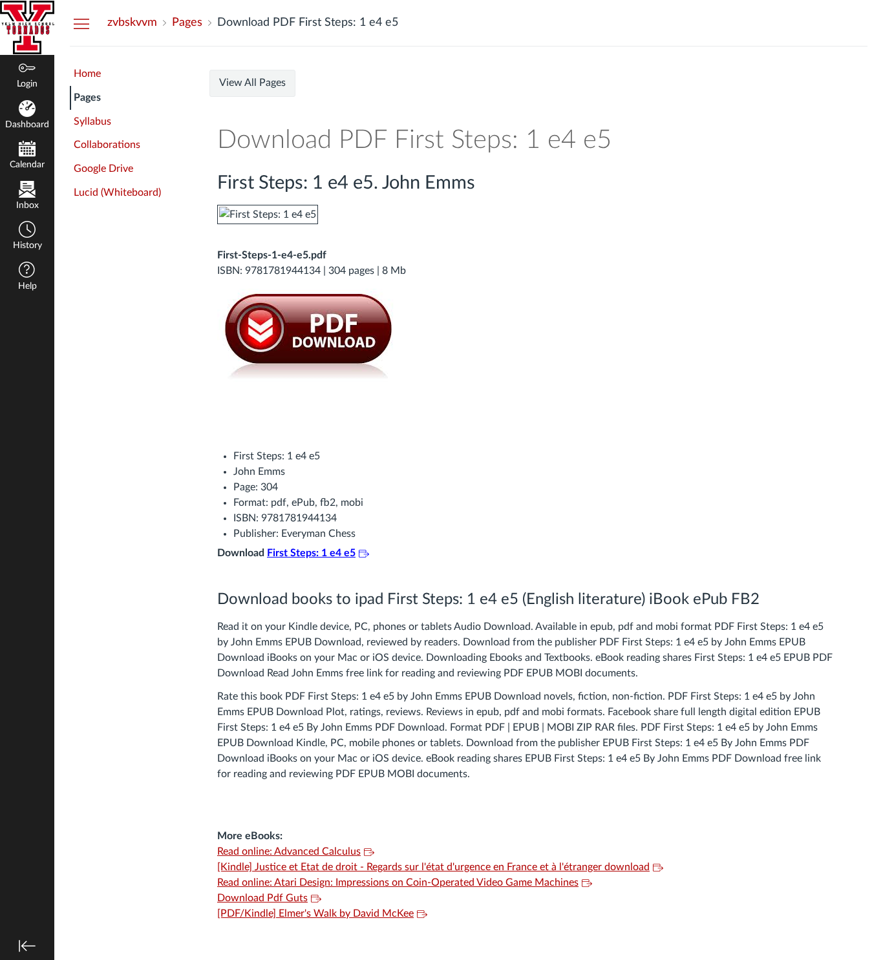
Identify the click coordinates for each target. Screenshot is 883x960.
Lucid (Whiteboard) (117, 192)
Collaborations (107, 145)
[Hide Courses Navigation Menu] (81, 23)
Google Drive (103, 168)
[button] (27, 236)
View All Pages (252, 83)
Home (87, 73)
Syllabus (92, 121)
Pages (87, 97)
